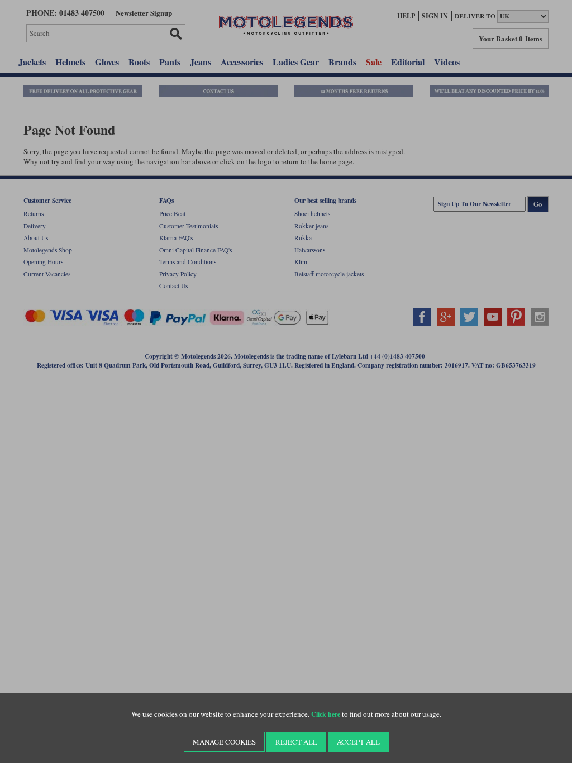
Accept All (358, 742)
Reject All (296, 742)
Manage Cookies (224, 742)
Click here (325, 714)
